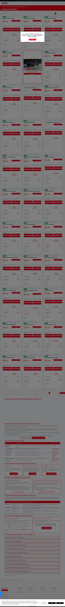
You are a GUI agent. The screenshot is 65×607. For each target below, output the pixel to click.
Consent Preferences (0, 594)
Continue (32, 39)
